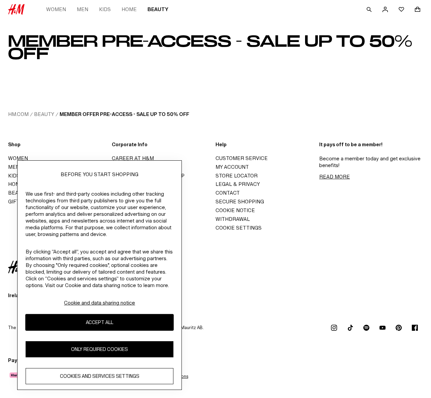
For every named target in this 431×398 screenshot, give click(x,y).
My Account (232, 167)
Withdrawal (233, 219)
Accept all (99, 322)
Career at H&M (133, 158)
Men (82, 9)
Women (56, 9)
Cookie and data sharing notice (99, 303)
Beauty (157, 9)
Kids (105, 9)
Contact (228, 193)
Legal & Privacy (238, 184)
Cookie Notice (235, 210)
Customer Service (242, 158)
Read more (334, 177)
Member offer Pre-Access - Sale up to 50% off (124, 114)
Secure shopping (240, 201)
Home (129, 9)
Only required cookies (99, 349)
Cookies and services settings (99, 376)
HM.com (18, 114)
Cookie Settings (239, 228)
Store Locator (237, 175)
